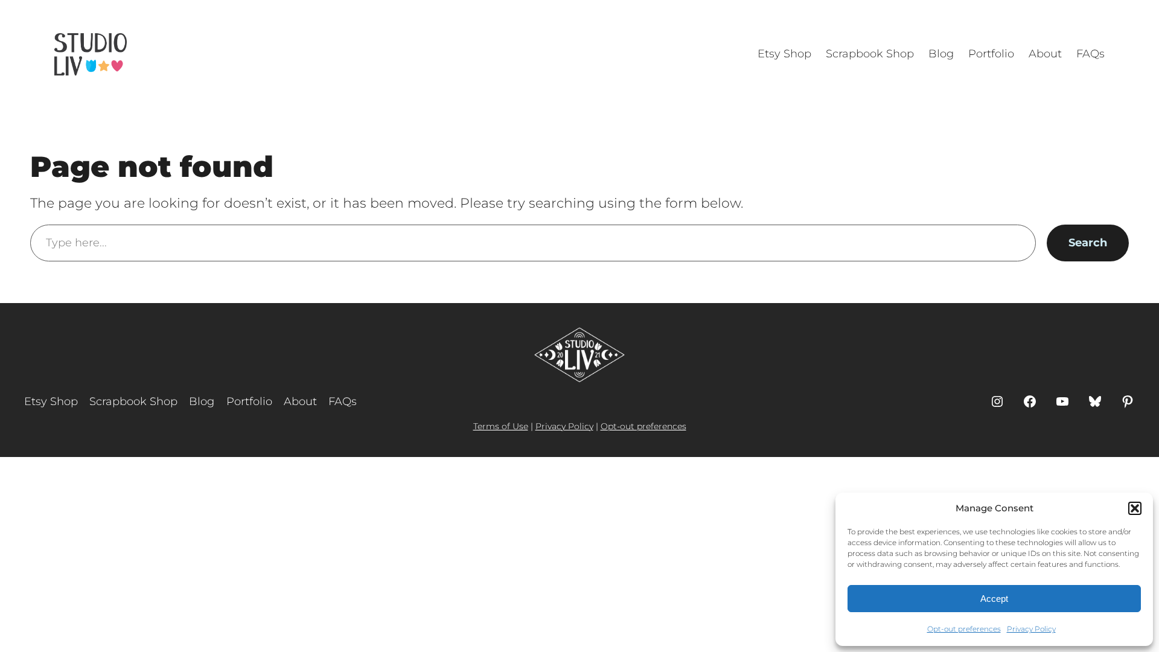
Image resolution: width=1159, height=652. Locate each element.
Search (1087, 242)
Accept (994, 598)
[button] (1135, 508)
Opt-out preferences (964, 628)
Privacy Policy (1031, 628)
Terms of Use (500, 426)
